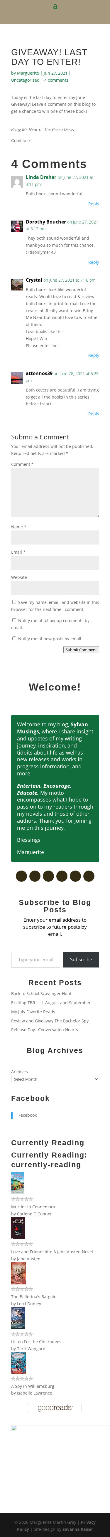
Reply (93, 203)
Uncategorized (25, 80)
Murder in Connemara (33, 1207)
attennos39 (39, 373)
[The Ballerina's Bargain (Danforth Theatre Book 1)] (18, 1283)
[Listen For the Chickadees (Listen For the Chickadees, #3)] (18, 1328)
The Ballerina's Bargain (34, 1296)
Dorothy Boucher (46, 222)
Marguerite (28, 73)
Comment (22, 464)
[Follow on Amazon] (75, 876)
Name (18, 527)
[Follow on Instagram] (88, 876)
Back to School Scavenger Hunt (41, 993)
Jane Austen (28, 1258)
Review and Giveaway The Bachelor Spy (50, 1021)
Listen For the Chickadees (36, 1341)
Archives (19, 1071)
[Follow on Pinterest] (61, 876)
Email (18, 552)
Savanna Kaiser (77, 1529)
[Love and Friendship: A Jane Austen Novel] (18, 1237)
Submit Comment (81, 649)
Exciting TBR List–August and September (51, 1002)
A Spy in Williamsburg (32, 1386)
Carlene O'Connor (34, 1214)
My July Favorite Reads (33, 1011)
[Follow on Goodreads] (34, 876)
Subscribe (81, 959)
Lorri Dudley (29, 1303)
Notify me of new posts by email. (50, 638)
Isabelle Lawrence (34, 1393)
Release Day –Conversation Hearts (44, 1029)
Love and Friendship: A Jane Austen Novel (52, 1251)
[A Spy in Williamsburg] (18, 1372)
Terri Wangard (31, 1348)
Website (19, 577)
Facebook (30, 1098)
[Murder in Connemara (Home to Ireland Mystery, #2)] (17, 1192)
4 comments (56, 80)
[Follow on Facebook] (21, 876)
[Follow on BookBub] (48, 876)
